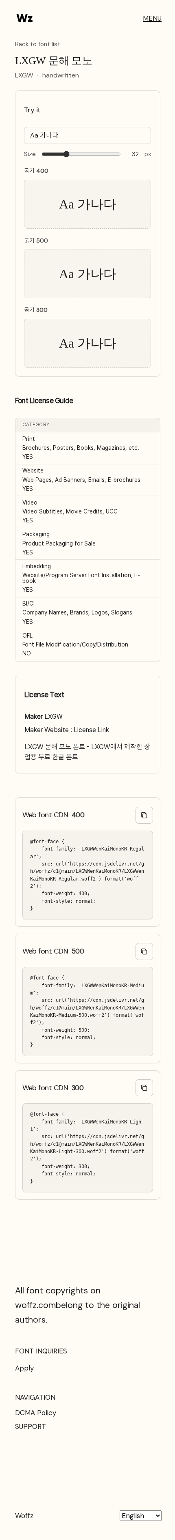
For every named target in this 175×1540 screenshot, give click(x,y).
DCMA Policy (35, 1412)
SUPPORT (30, 1426)
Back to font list (37, 44)
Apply (24, 1368)
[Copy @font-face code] (144, 815)
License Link (91, 730)
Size (30, 154)
